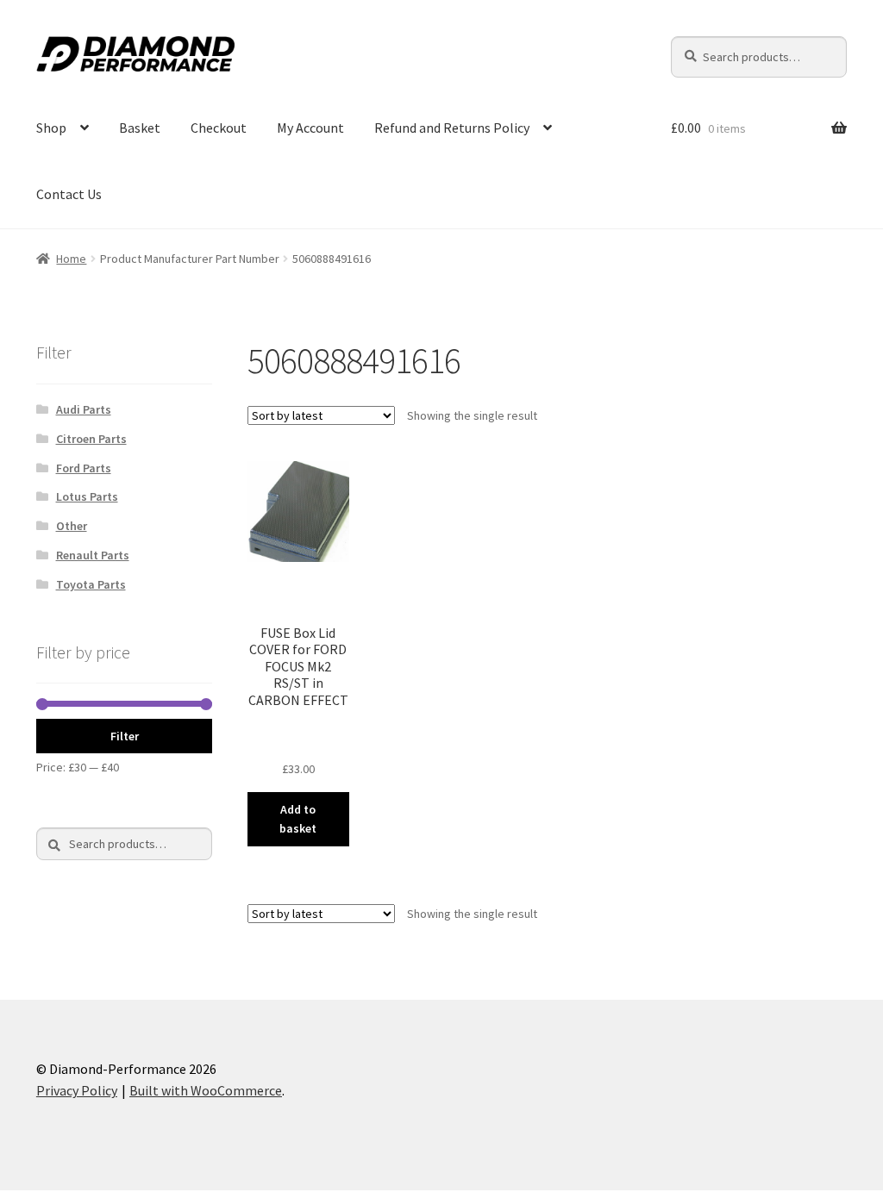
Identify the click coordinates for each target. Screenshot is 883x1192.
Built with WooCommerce (205, 1090)
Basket (139, 127)
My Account (310, 127)
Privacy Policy (76, 1090)
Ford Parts (83, 468)
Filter (124, 736)
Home (71, 258)
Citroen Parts (91, 438)
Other (71, 526)
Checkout (219, 127)
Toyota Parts (91, 584)
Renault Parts (92, 555)
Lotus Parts (87, 496)
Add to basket (297, 819)
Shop (51, 127)
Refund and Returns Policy (451, 127)
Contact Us (69, 194)
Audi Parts (83, 409)
